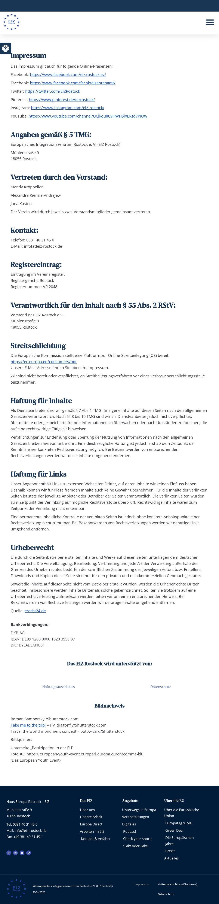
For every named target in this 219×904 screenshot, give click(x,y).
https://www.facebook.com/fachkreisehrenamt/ (72, 82)
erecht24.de (35, 610)
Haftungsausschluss (58, 686)
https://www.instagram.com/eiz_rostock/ (67, 107)
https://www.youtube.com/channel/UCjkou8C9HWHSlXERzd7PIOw (88, 116)
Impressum (142, 884)
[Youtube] (22, 852)
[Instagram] (15, 852)
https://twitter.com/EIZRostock (52, 91)
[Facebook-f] (8, 852)
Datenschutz (160, 686)
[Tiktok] (28, 852)
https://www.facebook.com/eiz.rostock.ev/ (68, 74)
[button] (5, 48)
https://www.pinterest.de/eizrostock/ (62, 99)
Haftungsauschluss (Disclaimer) (177, 884)
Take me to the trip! (28, 725)
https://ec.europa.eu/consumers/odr (44, 361)
